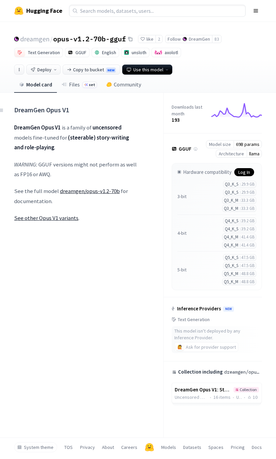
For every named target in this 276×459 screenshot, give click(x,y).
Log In (244, 172)
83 (216, 39)
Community (127, 84)
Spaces (215, 447)
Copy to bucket (93, 70)
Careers (129, 447)
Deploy (44, 70)
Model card (39, 84)
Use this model (148, 70)
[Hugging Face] (149, 447)
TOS (68, 447)
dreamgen (34, 39)
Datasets (192, 447)
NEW (228, 309)
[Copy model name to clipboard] (130, 39)
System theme (39, 447)
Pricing (238, 447)
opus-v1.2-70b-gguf (89, 38)
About (108, 447)
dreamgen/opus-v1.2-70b (90, 191)
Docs (257, 447)
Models (168, 447)
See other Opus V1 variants (46, 218)
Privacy (87, 447)
